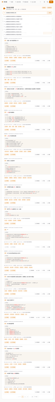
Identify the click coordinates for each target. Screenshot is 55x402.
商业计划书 (30, 177)
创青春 (11, 243)
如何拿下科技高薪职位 (13, 373)
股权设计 (20, 177)
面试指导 (20, 389)
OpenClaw (6, 364)
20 (32, 396)
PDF (23, 126)
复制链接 (37, 60)
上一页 (19, 396)
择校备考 (11, 151)
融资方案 (24, 177)
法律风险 (20, 103)
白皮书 (25, 151)
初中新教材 (10, 112)
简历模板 (29, 151)
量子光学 (10, 199)
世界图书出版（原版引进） (14, 187)
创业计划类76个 (10, 300)
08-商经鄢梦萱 (10, 323)
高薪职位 (10, 389)
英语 (13, 126)
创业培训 (19, 364)
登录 (51, 1)
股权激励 (20, 57)
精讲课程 (16, 339)
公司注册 (14, 220)
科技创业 (21, 267)
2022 (15, 79)
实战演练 (24, 103)
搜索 (50, 12)
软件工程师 (25, 389)
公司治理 (10, 103)
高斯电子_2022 (11, 66)
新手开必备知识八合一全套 (14, 209)
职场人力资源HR (11, 160)
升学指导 (20, 151)
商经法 (6, 339)
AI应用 (6, 290)
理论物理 (6, 199)
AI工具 (11, 364)
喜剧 (8, 79)
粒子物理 (15, 199)
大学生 (19, 243)
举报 (44, 60)
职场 (11, 79)
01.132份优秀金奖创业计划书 (13, 253)
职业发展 (15, 389)
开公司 (6, 220)
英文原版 (28, 199)
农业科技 (30, 267)
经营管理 (19, 220)
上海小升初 (7, 151)
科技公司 (6, 389)
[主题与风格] (47, 2)
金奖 (23, 243)
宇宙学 (19, 199)
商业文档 (24, 57)
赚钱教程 (10, 290)
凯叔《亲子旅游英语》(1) (12, 40)
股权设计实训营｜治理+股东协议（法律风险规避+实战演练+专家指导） (24, 88)
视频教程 (21, 339)
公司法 (9, 339)
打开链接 (13, 60)
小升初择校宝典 (11, 135)
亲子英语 (6, 57)
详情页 (7, 60)
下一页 (36, 396)
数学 (10, 126)
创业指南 (10, 220)
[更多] (40, 2)
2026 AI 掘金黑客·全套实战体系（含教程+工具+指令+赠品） (21, 276)
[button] (47, 2)
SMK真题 (16, 151)
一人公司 (15, 364)
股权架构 (6, 103)
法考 (13, 339)
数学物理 (23, 199)
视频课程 (24, 364)
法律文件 (29, 57)
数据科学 (30, 389)
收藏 (49, 60)
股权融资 (6, 177)
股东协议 (15, 103)
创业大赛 (15, 243)
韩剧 (5, 79)
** (7, 229)
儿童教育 (15, 57)
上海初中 (6, 126)
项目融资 (22, 314)
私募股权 (10, 177)
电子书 (25, 339)
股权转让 (15, 177)
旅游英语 (10, 57)
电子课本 (19, 126)
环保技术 (26, 267)
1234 (38, 270)
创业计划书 (7, 243)
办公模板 (25, 290)
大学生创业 (17, 267)
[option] (27, 16)
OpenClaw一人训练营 (13, 348)
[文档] (44, 2)
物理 (16, 126)
